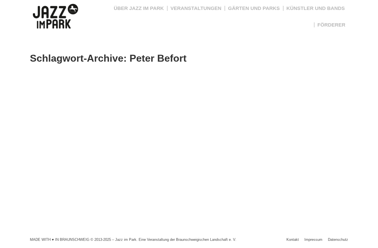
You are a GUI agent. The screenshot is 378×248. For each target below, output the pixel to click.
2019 (41, 193)
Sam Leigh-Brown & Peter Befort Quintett (91, 183)
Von (62, 193)
